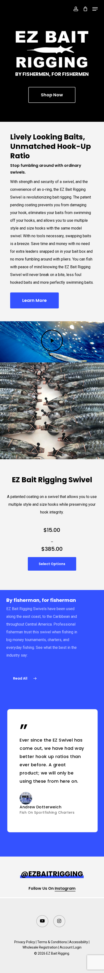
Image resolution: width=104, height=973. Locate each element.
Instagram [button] (65, 888)
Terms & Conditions (52, 942)
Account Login (71, 947)
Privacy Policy (24, 942)
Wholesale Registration (40, 947)
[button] (95, 9)
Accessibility (78, 942)
